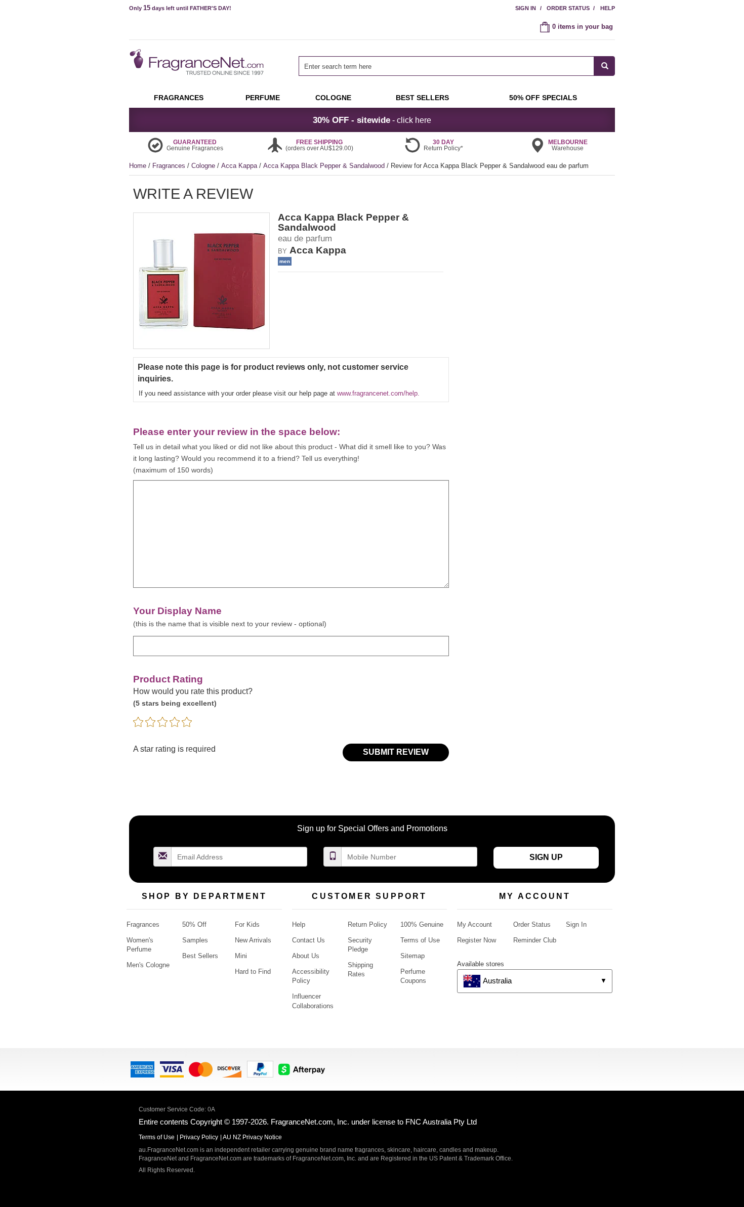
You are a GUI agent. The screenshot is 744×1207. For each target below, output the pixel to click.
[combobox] (457, 66)
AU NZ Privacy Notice (252, 1137)
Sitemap (412, 956)
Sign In (525, 8)
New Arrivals (253, 940)
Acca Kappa (240, 165)
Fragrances (169, 165)
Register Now (476, 940)
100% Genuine (421, 924)
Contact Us (308, 940)
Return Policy (367, 924)
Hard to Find (253, 971)
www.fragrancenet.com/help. (378, 393)
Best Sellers (200, 956)
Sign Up (546, 857)
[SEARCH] (604, 66)
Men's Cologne (148, 965)
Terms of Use (420, 940)
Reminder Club (534, 940)
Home (137, 165)
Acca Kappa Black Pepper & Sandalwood (325, 165)
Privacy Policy (199, 1137)
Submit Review (396, 752)
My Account (474, 924)
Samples (195, 940)
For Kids (247, 924)
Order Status (568, 8)
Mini (241, 956)
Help (607, 8)
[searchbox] (446, 66)
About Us (305, 956)
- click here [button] (372, 120)
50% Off (194, 924)
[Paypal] (260, 1068)
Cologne (204, 165)
